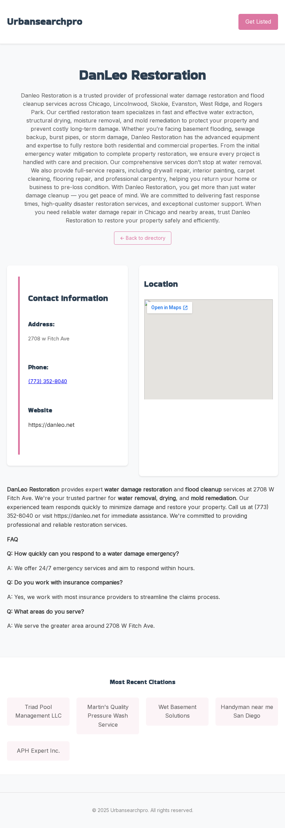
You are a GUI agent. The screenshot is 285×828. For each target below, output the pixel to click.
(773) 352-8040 (47, 381)
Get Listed (258, 21)
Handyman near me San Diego (247, 711)
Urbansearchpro (44, 21)
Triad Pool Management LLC (38, 711)
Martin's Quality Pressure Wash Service (108, 715)
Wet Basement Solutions (177, 711)
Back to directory (142, 238)
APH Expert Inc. (38, 750)
